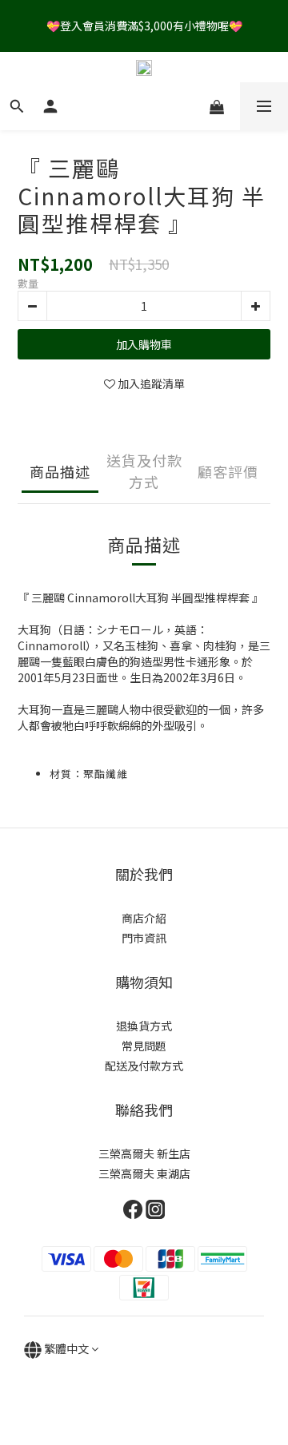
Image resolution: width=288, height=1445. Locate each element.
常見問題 (144, 1046)
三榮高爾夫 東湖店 (144, 1173)
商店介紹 (144, 918)
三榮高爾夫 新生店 (144, 1153)
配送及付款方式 (144, 1066)
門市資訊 (144, 938)
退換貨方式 (144, 1026)
